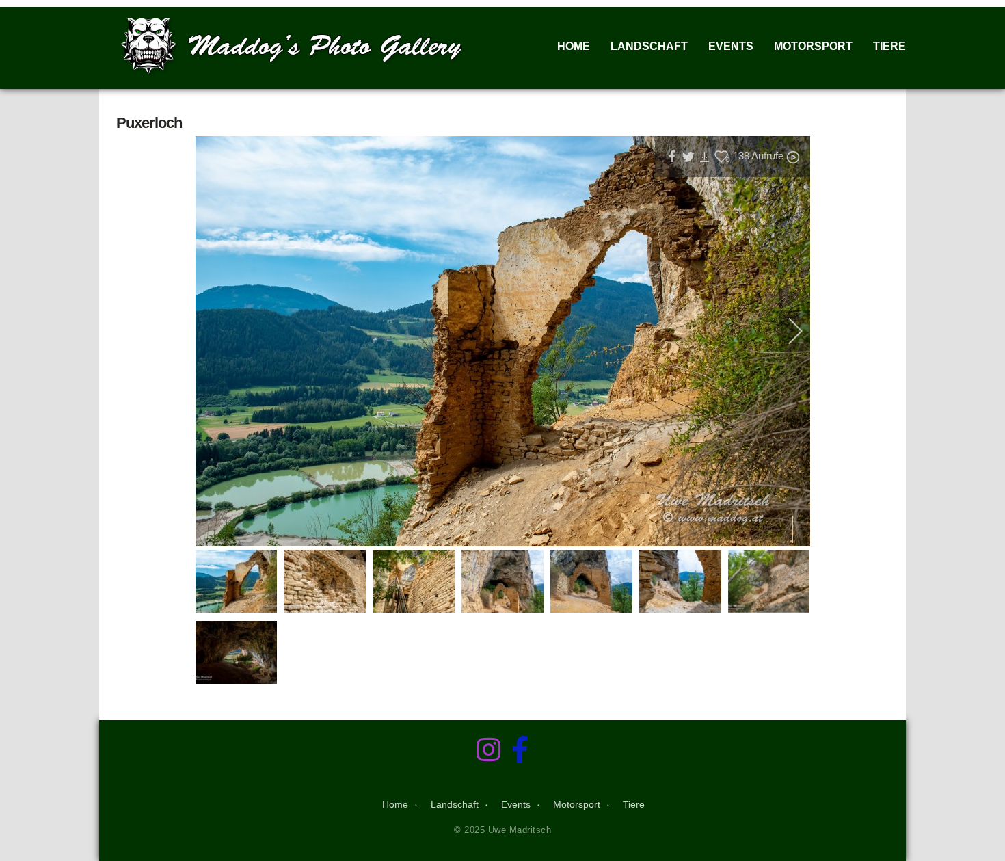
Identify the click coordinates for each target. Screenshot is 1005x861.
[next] (786, 331)
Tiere (889, 46)
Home (573, 46)
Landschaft (649, 46)
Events (730, 46)
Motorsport (813, 46)
